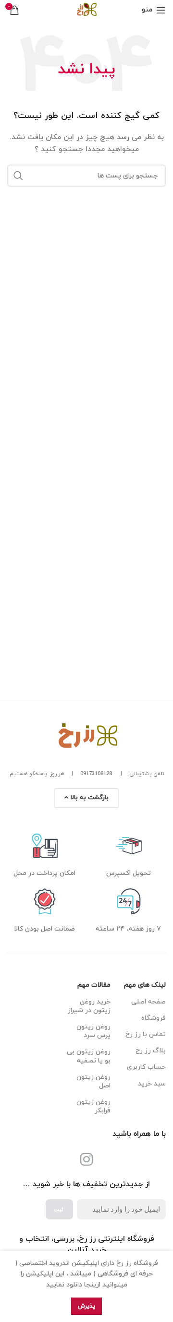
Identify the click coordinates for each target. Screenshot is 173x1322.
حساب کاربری (146, 1067)
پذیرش (86, 1306)
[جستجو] (18, 176)
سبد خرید (152, 1083)
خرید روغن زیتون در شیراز (89, 1006)
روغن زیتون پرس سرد (93, 1031)
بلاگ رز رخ (151, 1050)
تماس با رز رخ (145, 1034)
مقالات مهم (93, 985)
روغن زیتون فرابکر (93, 1106)
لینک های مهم (145, 985)
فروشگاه (153, 1018)
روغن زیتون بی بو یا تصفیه (88, 1056)
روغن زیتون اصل (93, 1081)
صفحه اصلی (148, 1001)
